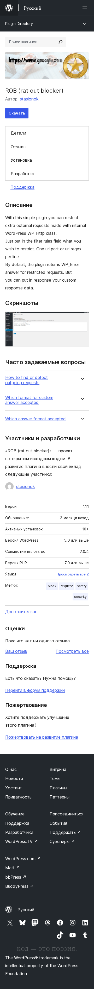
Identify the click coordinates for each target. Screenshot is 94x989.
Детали (18, 133)
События (58, 823)
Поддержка (22, 187)
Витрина (58, 769)
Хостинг (13, 787)
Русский (25, 909)
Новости (14, 778)
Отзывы (18, 146)
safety (82, 586)
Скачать (17, 113)
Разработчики (19, 832)
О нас (11, 769)
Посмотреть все (72, 651)
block (52, 586)
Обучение (15, 813)
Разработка (22, 173)
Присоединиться (66, 813)
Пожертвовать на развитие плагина (41, 737)
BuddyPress (19, 886)
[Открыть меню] (85, 8)
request (67, 586)
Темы (55, 778)
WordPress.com (23, 858)
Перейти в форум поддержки (35, 690)
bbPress (15, 877)
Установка (21, 160)
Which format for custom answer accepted (29, 400)
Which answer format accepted (35, 418)
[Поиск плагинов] (60, 42)
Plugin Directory (19, 23)
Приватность (18, 797)
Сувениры (62, 841)
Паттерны (59, 797)
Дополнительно (21, 611)
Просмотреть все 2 (72, 574)
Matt (12, 867)
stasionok (29, 99)
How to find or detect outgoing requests (26, 380)
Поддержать (65, 832)
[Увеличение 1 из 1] (81, 318)
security (80, 597)
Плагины (58, 787)
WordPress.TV (21, 841)
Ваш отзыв (16, 651)
